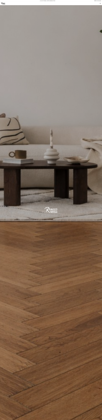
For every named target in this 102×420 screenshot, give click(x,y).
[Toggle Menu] (100, 3)
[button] (98, 0)
